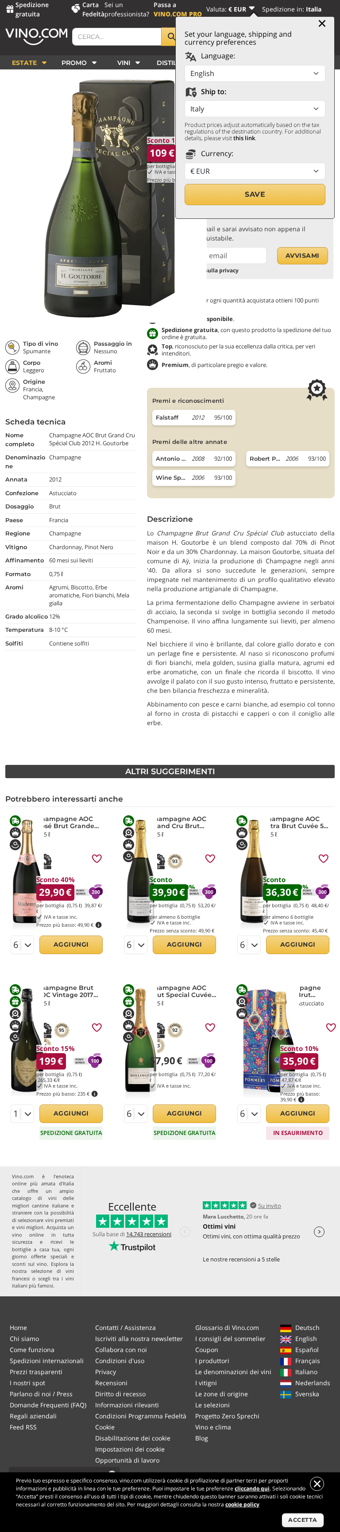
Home (18, 1327)
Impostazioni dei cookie (130, 1449)
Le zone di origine (221, 1394)
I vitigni (206, 1383)
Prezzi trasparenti (36, 1372)
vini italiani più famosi (43, 1282)
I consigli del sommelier (230, 1338)
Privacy (105, 1372)
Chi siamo (24, 1338)
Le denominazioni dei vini (233, 1372)
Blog (201, 1438)
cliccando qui (252, 1488)
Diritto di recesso (120, 1394)
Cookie (105, 1427)
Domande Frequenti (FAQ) (48, 1405)
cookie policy (242, 1504)
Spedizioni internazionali (47, 1360)
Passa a (178, 9)
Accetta (302, 1520)
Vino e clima (213, 1427)
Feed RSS (23, 1427)
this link (244, 138)
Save (255, 194)
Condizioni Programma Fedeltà (140, 1416)
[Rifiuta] (317, 1484)
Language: (217, 56)
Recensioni (111, 1383)
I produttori (212, 1360)
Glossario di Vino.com (227, 1327)
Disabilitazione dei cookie (132, 1438)
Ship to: (212, 91)
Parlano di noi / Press (41, 1394)
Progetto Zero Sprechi (227, 1416)
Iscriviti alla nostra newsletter (139, 1338)
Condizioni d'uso (119, 1360)
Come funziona (32, 1349)
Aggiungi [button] (71, 944)
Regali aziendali (33, 1416)
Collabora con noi (121, 1349)
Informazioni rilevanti (127, 1405)
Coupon (206, 1349)
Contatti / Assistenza (125, 1327)
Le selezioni (212, 1405)
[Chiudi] (322, 23)
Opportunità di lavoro (127, 1460)
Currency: (216, 153)
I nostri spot (27, 1383)
